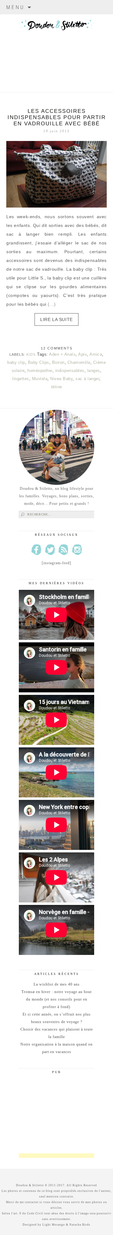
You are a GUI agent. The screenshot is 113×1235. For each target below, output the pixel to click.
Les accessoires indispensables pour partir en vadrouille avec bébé (57, 117)
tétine (56, 386)
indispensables (69, 370)
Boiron (58, 362)
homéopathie (39, 370)
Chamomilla (78, 362)
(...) (52, 304)
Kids (30, 354)
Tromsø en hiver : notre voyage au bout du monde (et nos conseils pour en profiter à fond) (56, 999)
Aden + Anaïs (62, 354)
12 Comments (57, 348)
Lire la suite (56, 319)
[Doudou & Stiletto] (56, 45)
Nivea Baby (61, 378)
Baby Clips (38, 362)
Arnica (95, 354)
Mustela (40, 378)
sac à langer (87, 378)
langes (93, 370)
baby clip (16, 362)
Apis (82, 354)
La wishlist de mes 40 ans (57, 984)
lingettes (20, 378)
